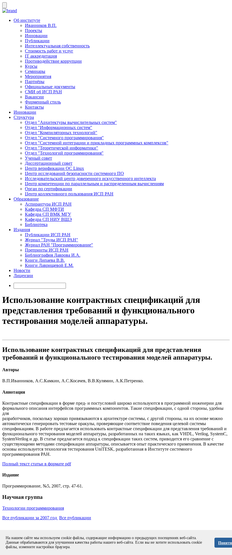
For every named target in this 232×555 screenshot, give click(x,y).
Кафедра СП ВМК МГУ (48, 214)
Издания (22, 229)
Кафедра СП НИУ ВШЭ (48, 219)
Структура (24, 117)
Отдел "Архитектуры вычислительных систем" (71, 122)
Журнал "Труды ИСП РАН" (51, 239)
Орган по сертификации (48, 188)
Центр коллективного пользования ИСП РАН (69, 193)
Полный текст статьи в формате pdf (36, 463)
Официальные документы (50, 86)
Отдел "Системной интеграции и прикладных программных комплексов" (96, 142)
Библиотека (36, 224)
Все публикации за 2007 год (30, 517)
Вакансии (34, 96)
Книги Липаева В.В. (45, 260)
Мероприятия (38, 76)
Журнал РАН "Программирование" (59, 244)
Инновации (36, 35)
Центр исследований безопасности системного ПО (74, 173)
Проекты (33, 30)
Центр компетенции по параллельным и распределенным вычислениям (94, 183)
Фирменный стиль (43, 102)
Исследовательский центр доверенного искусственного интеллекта (90, 178)
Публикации (37, 40)
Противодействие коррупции (53, 61)
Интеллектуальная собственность (57, 45)
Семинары (35, 71)
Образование (26, 199)
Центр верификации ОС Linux (54, 168)
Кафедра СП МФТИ (44, 209)
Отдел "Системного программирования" (64, 137)
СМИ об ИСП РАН (43, 91)
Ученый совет (38, 158)
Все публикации (75, 517)
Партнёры (34, 81)
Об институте (27, 20)
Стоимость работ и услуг (49, 50)
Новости (22, 270)
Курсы (31, 66)
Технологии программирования (33, 508)
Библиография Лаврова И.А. (52, 255)
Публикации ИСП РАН (47, 234)
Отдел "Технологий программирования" (64, 153)
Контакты (34, 107)
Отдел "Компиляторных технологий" (61, 132)
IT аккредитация (41, 56)
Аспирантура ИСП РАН (48, 204)
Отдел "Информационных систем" (58, 127)
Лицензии (23, 275)
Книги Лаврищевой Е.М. (49, 265)
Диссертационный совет (48, 163)
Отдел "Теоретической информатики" (61, 147)
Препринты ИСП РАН (46, 250)
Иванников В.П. (41, 25)
